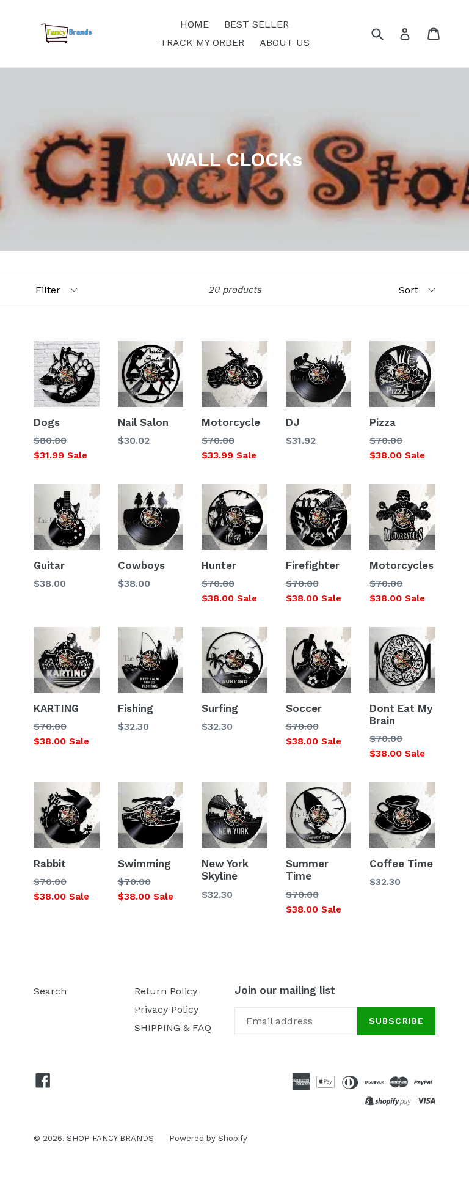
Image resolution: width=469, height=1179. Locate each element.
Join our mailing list (284, 990)
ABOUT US (285, 42)
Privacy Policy (166, 1009)
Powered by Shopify (208, 1138)
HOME (194, 24)
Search (50, 991)
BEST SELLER (256, 24)
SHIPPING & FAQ (172, 1028)
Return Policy (165, 991)
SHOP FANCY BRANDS (110, 1138)
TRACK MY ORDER (202, 42)
